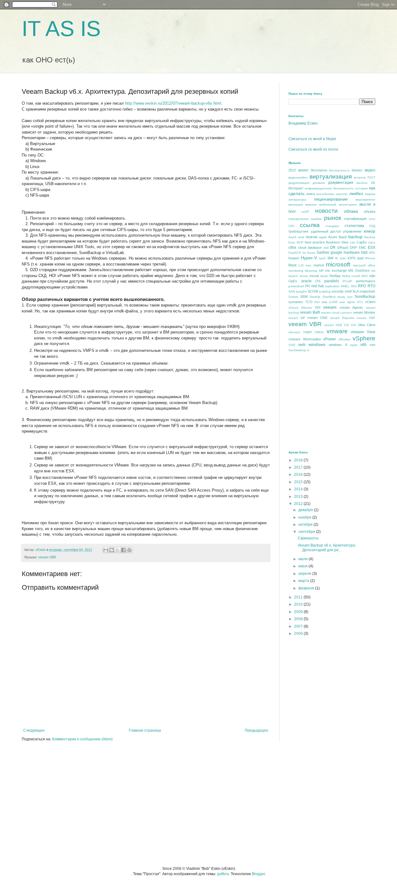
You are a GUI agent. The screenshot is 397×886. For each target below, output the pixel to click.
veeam (330, 307)
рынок (332, 218)
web (302, 345)
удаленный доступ (326, 231)
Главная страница (145, 730)
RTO (371, 286)
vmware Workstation (304, 339)
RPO (362, 286)
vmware (337, 331)
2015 (299, 482)
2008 (299, 619)
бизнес (357, 170)
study (341, 296)
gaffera (223, 874)
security (338, 291)
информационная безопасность (329, 188)
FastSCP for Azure (301, 252)
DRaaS (342, 247)
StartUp (315, 296)
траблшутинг (298, 231)
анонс (303, 170)
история (361, 188)
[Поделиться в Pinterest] (129, 550)
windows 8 (338, 345)
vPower (329, 339)
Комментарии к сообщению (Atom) (82, 739)
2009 (299, 612)
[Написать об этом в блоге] (112, 550)
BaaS (343, 237)
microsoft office (364, 265)
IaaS (322, 258)
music (324, 276)
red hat (317, 286)
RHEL (345, 286)
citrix (292, 247)
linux (292, 265)
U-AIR (333, 302)
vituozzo (294, 332)
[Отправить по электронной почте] (106, 550)
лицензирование (331, 199)
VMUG (319, 332)
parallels (331, 281)
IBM (330, 258)
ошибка (316, 218)
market (319, 265)
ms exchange (335, 270)
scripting (325, 291)
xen (372, 345)
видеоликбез (298, 177)
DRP (353, 247)
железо (362, 182)
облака (351, 211)
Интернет (295, 188)
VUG (291, 345)
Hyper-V (309, 257)
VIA (353, 325)
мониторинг (348, 204)
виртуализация (331, 176)
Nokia (346, 276)
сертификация (355, 218)
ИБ (373, 182)
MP (321, 270)
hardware (352, 252)
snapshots (367, 291)
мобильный (327, 204)
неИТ (305, 211)
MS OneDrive (358, 270)
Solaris (293, 296)
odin (372, 276)
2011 (299, 597)
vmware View (363, 332)
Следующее (34, 730)
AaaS (292, 237)
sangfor (301, 291)
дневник (319, 182)
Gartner (323, 252)
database (315, 247)
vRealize (344, 339)
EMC (362, 247)
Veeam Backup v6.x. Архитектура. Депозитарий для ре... (327, 547)
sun (350, 296)
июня (303, 566)
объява (369, 211)
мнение (311, 204)
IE (336, 258)
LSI (301, 265)
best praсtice (315, 242)
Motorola (311, 270)
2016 (299, 474)
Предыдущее (256, 730)
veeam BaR (310, 312)
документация (340, 182)
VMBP (307, 332)
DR (333, 247)
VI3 (346, 325)
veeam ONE (317, 318)
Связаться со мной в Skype (312, 139)
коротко (342, 194)
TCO (309, 302)
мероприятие (365, 199)
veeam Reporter (342, 318)
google (336, 252)
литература (297, 199)
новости (326, 210)
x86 (363, 345)
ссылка (310, 225)
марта (304, 581)
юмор (369, 231)
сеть (372, 218)
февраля (306, 588)
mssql (314, 276)
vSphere (364, 338)
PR (307, 286)
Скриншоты (308, 538)
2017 (299, 467)
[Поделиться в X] (117, 550)
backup (355, 236)
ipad (360, 258)
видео (370, 170)
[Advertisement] (334, 401)
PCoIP (347, 281)
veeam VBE (366, 318)
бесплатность (339, 170)
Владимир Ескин (303, 123)
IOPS (351, 258)
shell (348, 291)
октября (306, 524)
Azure (332, 237)
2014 (299, 489)
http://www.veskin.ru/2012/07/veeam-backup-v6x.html (173, 103)
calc (352, 242)
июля (303, 559)
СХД (372, 226)
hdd (364, 252)
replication (332, 286)
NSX (364, 276)
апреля (305, 573)
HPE (372, 252)
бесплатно (319, 170)
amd (301, 237)
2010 (299, 604)
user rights (347, 302)
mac (308, 265)
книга (310, 194)
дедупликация (298, 182)
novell (355, 276)
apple (323, 237)
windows (317, 344)
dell (325, 247)
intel (343, 258)
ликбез (356, 193)
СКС (291, 226)
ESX (371, 247)
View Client (366, 325)
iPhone (370, 258)
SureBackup (365, 296)
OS (317, 281)
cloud (302, 247)
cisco (371, 242)
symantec (295, 302)
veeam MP (296, 318)
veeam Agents (351, 307)
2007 (299, 626)
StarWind (329, 296)
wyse (353, 345)
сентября (307, 531)
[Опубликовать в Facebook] (123, 550)
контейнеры (325, 194)
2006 (299, 633)
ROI (354, 286)
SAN (291, 291)
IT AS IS (61, 28)
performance (365, 281)
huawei (293, 258)
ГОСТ (371, 177)
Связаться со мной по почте (313, 149)
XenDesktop (297, 350)
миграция (295, 204)
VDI (317, 307)
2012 (292, 170)
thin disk (320, 302)
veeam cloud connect (336, 312)
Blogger (258, 874)
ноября (305, 517)
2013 (299, 496)
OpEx (292, 281)
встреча (360, 177)
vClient (370, 302)
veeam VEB (333, 325)
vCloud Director (300, 307)
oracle (306, 281)
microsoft (338, 264)
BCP (300, 242)
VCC (360, 302)
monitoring (295, 270)
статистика (354, 226)
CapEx (362, 242)
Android (311, 237)
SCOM (313, 291)
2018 (299, 460)
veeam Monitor (364, 312)
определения (298, 218)
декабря (306, 510)
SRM (304, 296)
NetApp (335, 276)
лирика (370, 194)
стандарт (332, 226)
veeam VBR (47, 557)
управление (352, 231)
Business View (337, 242)
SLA (355, 291)
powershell (296, 286)
